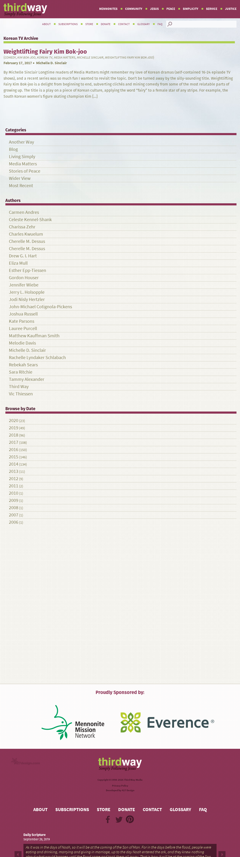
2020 (13, 420)
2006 (13, 522)
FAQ (160, 24)
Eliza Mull (18, 263)
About (46, 24)
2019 (13, 428)
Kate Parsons (21, 321)
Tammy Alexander (26, 379)
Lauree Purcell (23, 328)
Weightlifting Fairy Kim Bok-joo (129, 57)
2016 (13, 449)
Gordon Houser (24, 278)
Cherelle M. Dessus (27, 241)
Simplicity (190, 9)
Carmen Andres (24, 212)
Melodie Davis (22, 343)
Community (133, 9)
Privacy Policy (120, 785)
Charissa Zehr (22, 227)
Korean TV (44, 57)
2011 (13, 486)
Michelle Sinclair (90, 57)
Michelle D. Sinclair (51, 62)
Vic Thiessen (21, 394)
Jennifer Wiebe (23, 285)
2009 (13, 500)
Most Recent (21, 185)
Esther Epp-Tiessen (27, 270)
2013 (13, 471)
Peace (170, 9)
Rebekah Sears (23, 365)
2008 (13, 508)
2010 (13, 493)
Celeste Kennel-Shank (30, 219)
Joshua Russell (23, 314)
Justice (230, 9)
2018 (13, 435)
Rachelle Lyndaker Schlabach (37, 357)
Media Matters (64, 57)
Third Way (19, 386)
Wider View (19, 178)
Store (89, 24)
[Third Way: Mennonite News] (25, 9)
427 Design (128, 790)
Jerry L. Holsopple (27, 292)
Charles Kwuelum (26, 234)
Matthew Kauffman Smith (34, 336)
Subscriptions (68, 24)
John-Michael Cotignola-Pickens (40, 307)
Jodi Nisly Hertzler (27, 299)
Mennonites (108, 9)
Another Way (21, 142)
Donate (105, 24)
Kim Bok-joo (26, 57)
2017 (13, 442)
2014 (13, 464)
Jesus (154, 9)
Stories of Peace (24, 171)
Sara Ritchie (20, 372)
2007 (13, 515)
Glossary (143, 24)
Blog (13, 149)
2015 (13, 457)
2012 (13, 478)
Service (211, 9)
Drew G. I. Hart (23, 256)
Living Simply (22, 156)
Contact (124, 24)
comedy (10, 57)
